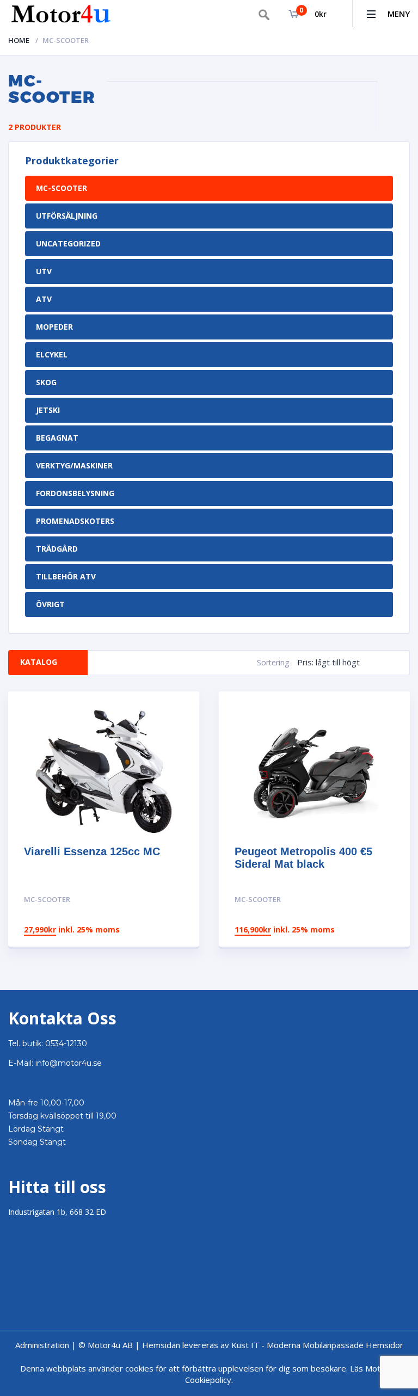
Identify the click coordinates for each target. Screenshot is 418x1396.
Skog (46, 382)
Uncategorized (68, 243)
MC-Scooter (61, 188)
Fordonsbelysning (75, 493)
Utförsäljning (66, 216)
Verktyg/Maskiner (74, 465)
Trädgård (57, 548)
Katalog (38, 662)
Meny (399, 13)
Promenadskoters (75, 521)
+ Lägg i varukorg (145, 899)
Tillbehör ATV (66, 576)
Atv (44, 299)
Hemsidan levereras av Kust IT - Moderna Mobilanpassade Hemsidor (272, 1344)
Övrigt (50, 604)
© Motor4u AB (104, 1344)
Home (18, 40)
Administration (42, 1344)
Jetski (48, 410)
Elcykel (51, 354)
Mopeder (54, 327)
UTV (44, 271)
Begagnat (57, 438)
